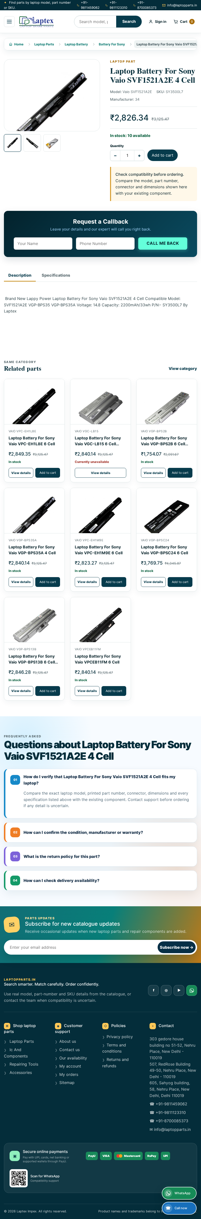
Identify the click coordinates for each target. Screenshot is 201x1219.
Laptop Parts (44, 44)
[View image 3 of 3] (52, 142)
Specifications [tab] (56, 275)
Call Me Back (163, 243)
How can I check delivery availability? (56, 880)
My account (70, 1066)
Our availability (73, 1058)
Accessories (20, 1072)
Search (129, 21)
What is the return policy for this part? (56, 856)
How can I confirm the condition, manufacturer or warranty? (78, 832)
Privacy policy (120, 1036)
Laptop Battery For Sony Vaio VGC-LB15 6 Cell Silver (98, 443)
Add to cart (162, 155)
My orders (68, 1074)
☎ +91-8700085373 (169, 1120)
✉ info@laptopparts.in (170, 1129)
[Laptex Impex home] (44, 21)
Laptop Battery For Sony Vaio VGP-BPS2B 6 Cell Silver (164, 443)
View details (21, 473)
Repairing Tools (23, 1064)
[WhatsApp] (191, 990)
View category (183, 368)
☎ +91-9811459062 (168, 1103)
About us (67, 1041)
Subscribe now (176, 947)
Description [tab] (19, 275)
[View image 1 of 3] (12, 142)
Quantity (117, 146)
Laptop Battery (76, 44)
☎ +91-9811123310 (168, 1112)
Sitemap (67, 1082)
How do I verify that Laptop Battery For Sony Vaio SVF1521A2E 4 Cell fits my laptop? (94, 780)
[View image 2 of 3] (32, 142)
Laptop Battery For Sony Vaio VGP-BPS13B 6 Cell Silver (32, 662)
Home (19, 44)
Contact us (69, 1049)
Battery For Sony (112, 44)
